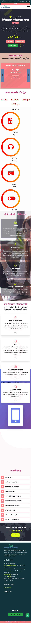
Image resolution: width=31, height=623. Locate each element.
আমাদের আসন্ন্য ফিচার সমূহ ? (11, 515)
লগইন (15, 3)
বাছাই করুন (15, 77)
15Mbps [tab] (26, 99)
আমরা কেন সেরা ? (8, 477)
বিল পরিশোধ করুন (19, 41)
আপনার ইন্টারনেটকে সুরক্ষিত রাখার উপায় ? (13, 501)
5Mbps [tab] (4, 99)
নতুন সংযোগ (10, 41)
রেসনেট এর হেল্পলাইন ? (10, 491)
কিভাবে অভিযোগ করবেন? (10, 510)
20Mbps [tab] (15, 104)
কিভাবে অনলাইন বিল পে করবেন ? (12, 486)
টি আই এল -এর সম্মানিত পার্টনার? (12, 519)
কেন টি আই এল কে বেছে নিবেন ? (12, 482)
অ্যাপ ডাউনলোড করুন (15, 614)
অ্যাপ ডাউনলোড (13, 45)
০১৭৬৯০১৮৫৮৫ (15, 531)
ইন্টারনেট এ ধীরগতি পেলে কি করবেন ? (13, 496)
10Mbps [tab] (15, 99)
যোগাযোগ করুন (16, 535)
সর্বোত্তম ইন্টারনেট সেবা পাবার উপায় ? (12, 505)
